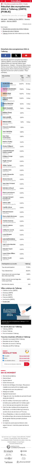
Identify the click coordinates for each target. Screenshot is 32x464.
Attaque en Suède (8, 391)
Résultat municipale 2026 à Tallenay (14, 339)
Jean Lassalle (7, 117)
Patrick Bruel (7, 378)
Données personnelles (7, 440)
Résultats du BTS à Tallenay (11, 346)
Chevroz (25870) (8, 297)
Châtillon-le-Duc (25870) (15, 19)
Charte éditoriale (21, 436)
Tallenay (5, 33)
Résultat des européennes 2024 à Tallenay (16, 29)
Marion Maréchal (8, 103)
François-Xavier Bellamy (7, 98)
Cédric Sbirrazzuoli (8, 382)
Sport (5, 358)
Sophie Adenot (7, 380)
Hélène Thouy (7, 112)
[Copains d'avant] (8, 458)
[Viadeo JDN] (23, 458)
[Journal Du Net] (8, 455)
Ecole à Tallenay (7, 331)
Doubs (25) (6, 302)
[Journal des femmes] (8, 451)
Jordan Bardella (8, 83)
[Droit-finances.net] (23, 455)
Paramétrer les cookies (18, 440)
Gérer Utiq (27, 440)
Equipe (14, 436)
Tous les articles (13, 438)
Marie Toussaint (8, 108)
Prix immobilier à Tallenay (11, 333)
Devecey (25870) (8, 293)
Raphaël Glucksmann (9, 89)
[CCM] (23, 451)
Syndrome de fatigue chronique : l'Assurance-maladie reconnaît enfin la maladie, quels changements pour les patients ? (16, 387)
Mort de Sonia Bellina (9, 376)
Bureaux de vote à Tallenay (11, 31)
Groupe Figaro (20, 442)
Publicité (28, 436)
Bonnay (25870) (12, 21)
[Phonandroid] (23, 462)
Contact (6, 438)
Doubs (26, 4)
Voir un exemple (24, 356)
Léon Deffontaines (9, 239)
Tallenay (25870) (8, 329)
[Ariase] (8, 462)
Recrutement (24, 438)
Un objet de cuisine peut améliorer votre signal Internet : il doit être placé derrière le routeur (16, 425)
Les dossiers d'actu (9, 360)
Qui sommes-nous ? (7, 436)
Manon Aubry (7, 121)
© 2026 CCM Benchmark (16, 443)
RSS (19, 438)
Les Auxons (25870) (8, 299)
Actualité (6, 356)
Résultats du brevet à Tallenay (12, 343)
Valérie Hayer (7, 93)
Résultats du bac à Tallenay (11, 341)
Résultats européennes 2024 (13, 4)
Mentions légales (12, 442)
